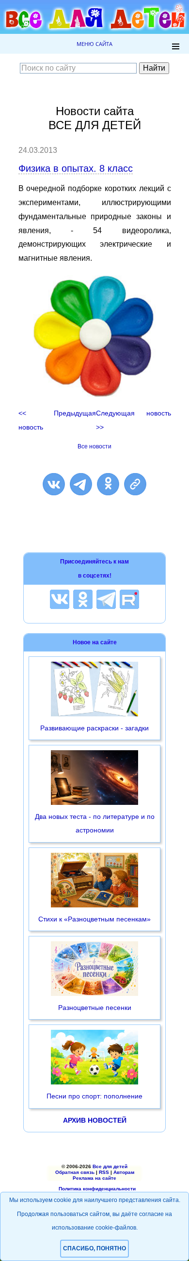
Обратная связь (74, 1172)
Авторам (123, 1172)
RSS (104, 1172)
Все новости (94, 446)
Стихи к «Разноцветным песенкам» (94, 919)
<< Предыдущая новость (57, 420)
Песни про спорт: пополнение (94, 1096)
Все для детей (110, 1166)
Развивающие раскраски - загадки (94, 728)
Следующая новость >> (133, 420)
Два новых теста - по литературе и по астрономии (95, 823)
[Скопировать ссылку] (135, 484)
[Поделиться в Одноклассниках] (108, 484)
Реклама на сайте (94, 1178)
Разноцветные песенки (94, 1007)
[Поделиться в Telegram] (81, 484)
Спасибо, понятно (94, 1248)
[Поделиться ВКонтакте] (54, 484)
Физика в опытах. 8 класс (75, 168)
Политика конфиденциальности (97, 1188)
